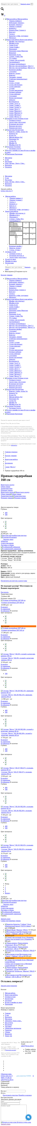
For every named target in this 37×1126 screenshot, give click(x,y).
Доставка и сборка (7, 545)
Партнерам (9, 1004)
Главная (7, 1013)
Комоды (12, 75)
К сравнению (16, 549)
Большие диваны (15, 24)
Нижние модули (15, 128)
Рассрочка (8, 161)
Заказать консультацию (9, 986)
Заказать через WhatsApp (7, 540)
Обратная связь (6, 1074)
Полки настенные (15, 98)
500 (6, 514)
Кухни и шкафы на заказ (13, 1002)
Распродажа (9, 999)
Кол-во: (3, 1091)
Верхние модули (15, 126)
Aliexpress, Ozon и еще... (13, 1021)
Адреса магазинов (7, 543)
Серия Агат (13, 45)
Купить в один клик (24, 1122)
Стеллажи (13, 71)
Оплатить (8, 167)
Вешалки (12, 53)
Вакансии (8, 1034)
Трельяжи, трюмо (15, 77)
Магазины (8, 158)
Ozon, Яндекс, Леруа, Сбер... (15, 163)
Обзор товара (5, 494)
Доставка (8, 1026)
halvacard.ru (14, 445)
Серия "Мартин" (15, 113)
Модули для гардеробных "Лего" (21, 66)
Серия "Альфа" (14, 105)
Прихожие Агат (15, 55)
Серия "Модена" (15, 115)
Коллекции (9, 463)
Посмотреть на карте (10, 1050)
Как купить (9, 1023)
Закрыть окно (25, 4)
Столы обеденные (15, 85)
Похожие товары (7, 498)
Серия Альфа (14, 47)
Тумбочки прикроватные (18, 79)
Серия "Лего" (14, 109)
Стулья (12, 88)
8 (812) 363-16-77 (7, 191)
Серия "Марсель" (15, 111)
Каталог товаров (6, 275)
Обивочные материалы (13, 1028)
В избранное (15, 547)
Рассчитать (5, 592)
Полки (11, 81)
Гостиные (8, 1000)
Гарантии (8, 1030)
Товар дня (8, 1036)
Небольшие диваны (16, 23)
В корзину (13, 537)
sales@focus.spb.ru (27, 1046)
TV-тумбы (13, 58)
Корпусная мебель (11, 459)
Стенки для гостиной (17, 60)
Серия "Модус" (15, 116)
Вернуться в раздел (7, 492)
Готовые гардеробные (17, 64)
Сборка (7, 1032)
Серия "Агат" (14, 103)
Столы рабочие (14, 86)
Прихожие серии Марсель (18, 51)
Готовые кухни (10, 997)
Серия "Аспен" (15, 107)
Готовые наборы (15, 92)
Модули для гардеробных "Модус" (22, 68)
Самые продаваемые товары (11, 921)
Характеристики (6, 496)
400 (6, 513)
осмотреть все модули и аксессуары (14, 581)
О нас (7, 159)
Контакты (8, 165)
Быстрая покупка (20, 535)
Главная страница (11, 452)
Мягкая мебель (10, 993)
